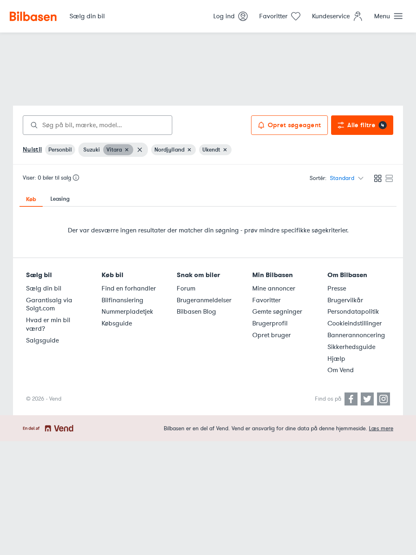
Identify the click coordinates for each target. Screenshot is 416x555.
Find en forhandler (129, 288)
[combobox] (97, 125)
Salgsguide (42, 340)
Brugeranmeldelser (204, 300)
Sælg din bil (43, 288)
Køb (31, 199)
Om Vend (340, 370)
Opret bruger (271, 335)
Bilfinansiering (122, 300)
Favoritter (266, 300)
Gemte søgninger (277, 311)
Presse (336, 288)
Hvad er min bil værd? (48, 324)
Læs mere (381, 428)
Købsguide (117, 323)
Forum (186, 288)
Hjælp (336, 358)
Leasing (59, 199)
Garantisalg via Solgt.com (49, 304)
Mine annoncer (273, 288)
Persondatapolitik (353, 311)
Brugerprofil (270, 323)
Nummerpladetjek (127, 311)
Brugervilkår (345, 300)
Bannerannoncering (356, 335)
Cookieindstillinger (354, 323)
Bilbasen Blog (196, 311)
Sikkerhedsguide (351, 347)
